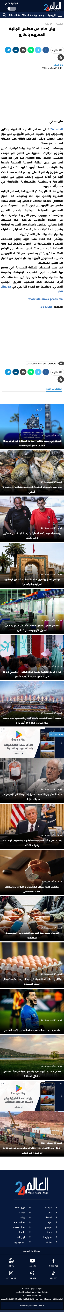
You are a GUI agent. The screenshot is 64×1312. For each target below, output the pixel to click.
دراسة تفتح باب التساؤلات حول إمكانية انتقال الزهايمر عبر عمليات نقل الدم (32, 796)
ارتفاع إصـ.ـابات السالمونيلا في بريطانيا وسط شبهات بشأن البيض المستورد (32, 981)
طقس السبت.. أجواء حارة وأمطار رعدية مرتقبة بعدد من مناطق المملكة (32, 1073)
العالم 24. (46, 306)
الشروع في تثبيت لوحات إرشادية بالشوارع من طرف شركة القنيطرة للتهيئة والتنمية (32, 443)
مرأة (50, 1222)
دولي (49, 1212)
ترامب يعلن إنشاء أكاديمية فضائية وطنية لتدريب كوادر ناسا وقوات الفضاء (32, 842)
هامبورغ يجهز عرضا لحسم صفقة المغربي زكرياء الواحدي (32, 1029)
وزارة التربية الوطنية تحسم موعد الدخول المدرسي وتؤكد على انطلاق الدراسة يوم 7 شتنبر (32, 674)
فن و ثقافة (20, 1207)
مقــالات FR (14, 15)
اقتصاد (48, 1217)
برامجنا (22, 1232)
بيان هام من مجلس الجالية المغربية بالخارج (41, 363)
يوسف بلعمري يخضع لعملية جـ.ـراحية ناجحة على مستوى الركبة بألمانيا (32, 535)
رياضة (49, 1242)
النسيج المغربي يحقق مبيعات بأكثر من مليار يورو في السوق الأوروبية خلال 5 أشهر (32, 627)
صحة (49, 1232)
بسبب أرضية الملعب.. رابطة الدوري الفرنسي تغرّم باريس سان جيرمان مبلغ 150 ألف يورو (32, 720)
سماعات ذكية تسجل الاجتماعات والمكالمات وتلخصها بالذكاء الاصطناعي (32, 889)
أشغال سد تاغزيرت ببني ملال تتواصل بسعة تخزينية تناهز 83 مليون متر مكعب (32, 1150)
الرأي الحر (21, 1237)
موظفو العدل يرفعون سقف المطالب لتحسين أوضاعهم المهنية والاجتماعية (32, 581)
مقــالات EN (27, 15)
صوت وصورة (40, 15)
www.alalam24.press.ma (45, 299)
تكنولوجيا (47, 1237)
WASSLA (25, 1288)
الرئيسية (52, 15)
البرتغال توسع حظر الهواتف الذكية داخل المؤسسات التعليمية (32, 935)
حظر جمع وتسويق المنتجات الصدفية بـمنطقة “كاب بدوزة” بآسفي (32, 489)
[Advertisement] (32, 94)
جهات (22, 1217)
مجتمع (48, 1227)
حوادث (22, 1212)
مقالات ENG (19, 1227)
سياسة (48, 1207)
